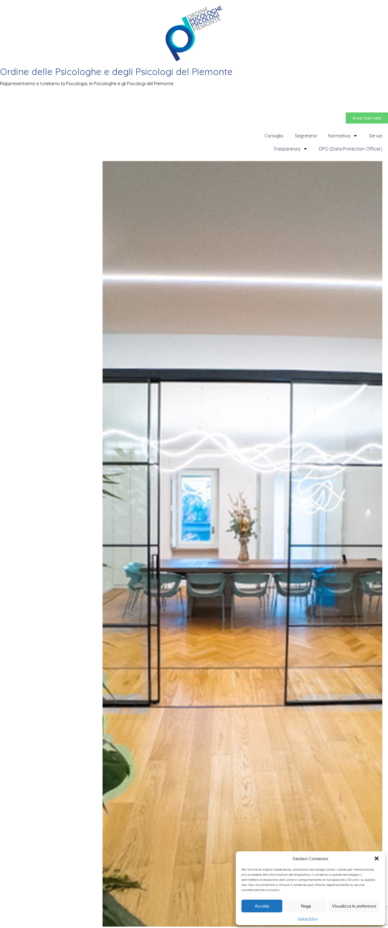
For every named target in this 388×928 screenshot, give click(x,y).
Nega (306, 906)
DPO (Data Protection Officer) (350, 149)
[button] (376, 858)
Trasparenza (287, 149)
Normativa (339, 136)
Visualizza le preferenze (354, 906)
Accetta (262, 906)
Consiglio (273, 136)
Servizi (375, 136)
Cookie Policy (308, 918)
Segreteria (306, 136)
